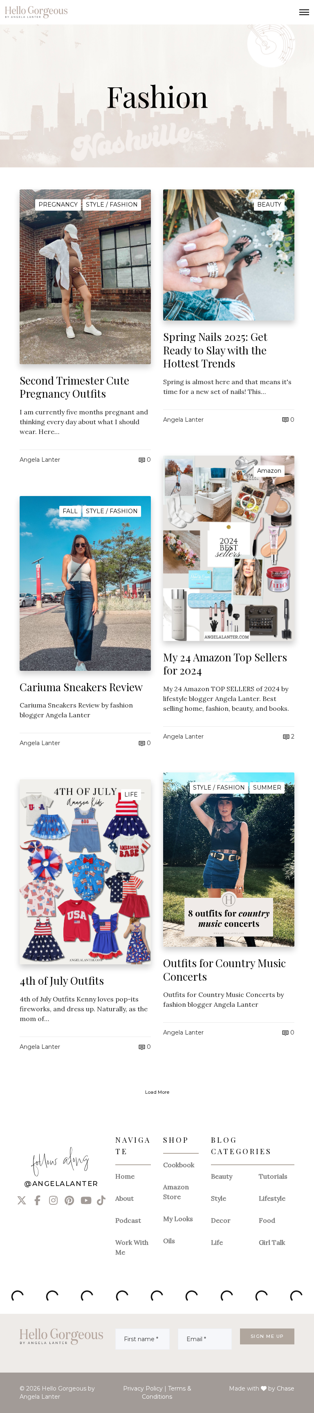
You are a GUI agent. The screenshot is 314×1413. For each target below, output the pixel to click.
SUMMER (267, 787)
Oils (169, 1241)
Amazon (269, 470)
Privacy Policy (143, 1388)
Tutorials (273, 1176)
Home (125, 1176)
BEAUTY (269, 204)
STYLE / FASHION (112, 204)
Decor (221, 1220)
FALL (70, 511)
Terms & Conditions (166, 1392)
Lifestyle (272, 1198)
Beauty (221, 1176)
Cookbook (178, 1165)
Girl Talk (272, 1242)
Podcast (128, 1220)
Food (267, 1220)
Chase (285, 1388)
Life (217, 1242)
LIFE (131, 794)
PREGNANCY (58, 204)
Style (218, 1198)
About (124, 1198)
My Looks (178, 1219)
